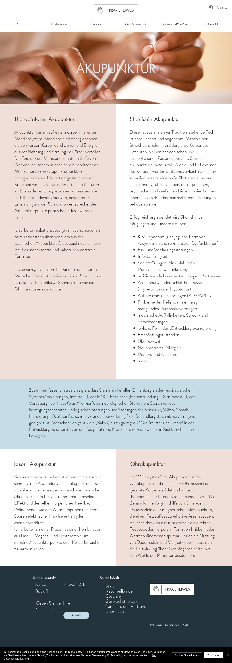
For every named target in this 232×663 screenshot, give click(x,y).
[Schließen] (227, 655)
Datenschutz (172, 625)
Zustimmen (213, 655)
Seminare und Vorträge (125, 606)
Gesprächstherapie (121, 601)
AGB (185, 625)
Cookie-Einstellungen (187, 655)
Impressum (156, 625)
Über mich (114, 611)
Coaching (113, 596)
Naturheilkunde (119, 591)
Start (109, 586)
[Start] (99, 10)
